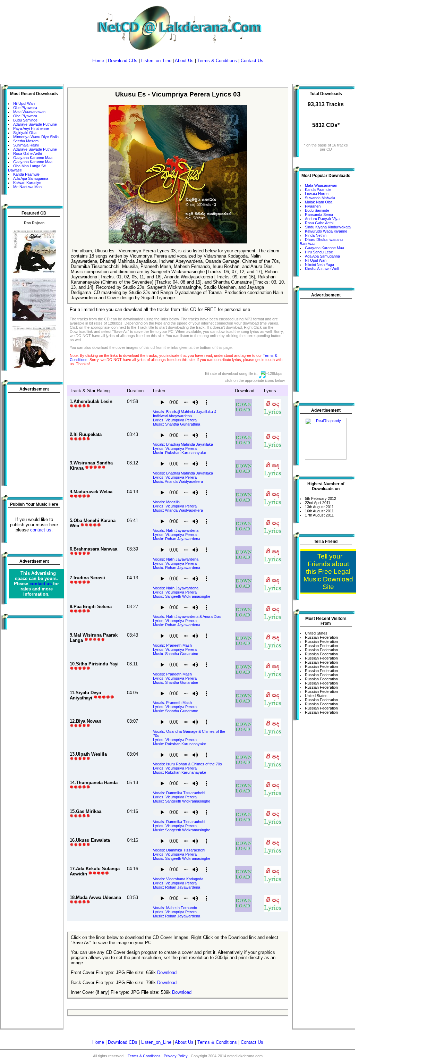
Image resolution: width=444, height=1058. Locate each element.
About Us (184, 60)
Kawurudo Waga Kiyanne (326, 231)
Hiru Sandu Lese (319, 252)
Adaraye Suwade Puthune (35, 124)
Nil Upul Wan (24, 103)
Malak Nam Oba (318, 202)
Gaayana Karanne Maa (32, 158)
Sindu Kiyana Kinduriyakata (328, 227)
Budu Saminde (25, 120)
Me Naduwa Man (27, 187)
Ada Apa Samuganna (30, 178)
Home (98, 60)
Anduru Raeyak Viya (322, 219)
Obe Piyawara (25, 108)
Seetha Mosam (26, 141)
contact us (40, 529)
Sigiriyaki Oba (24, 133)
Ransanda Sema (319, 214)
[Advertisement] (177, 73)
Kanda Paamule (26, 174)
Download (167, 972)
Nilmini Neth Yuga (319, 264)
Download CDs (122, 60)
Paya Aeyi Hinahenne (31, 128)
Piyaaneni (313, 206)
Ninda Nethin (315, 235)
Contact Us (252, 60)
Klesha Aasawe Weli (322, 269)
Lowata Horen (316, 194)
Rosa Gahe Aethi (27, 153)
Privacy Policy (176, 1056)
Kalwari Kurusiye (27, 182)
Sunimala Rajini (26, 145)
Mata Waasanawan (29, 112)
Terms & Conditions (217, 60)
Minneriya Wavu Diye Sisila (36, 137)
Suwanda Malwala (320, 198)
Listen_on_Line (156, 60)
